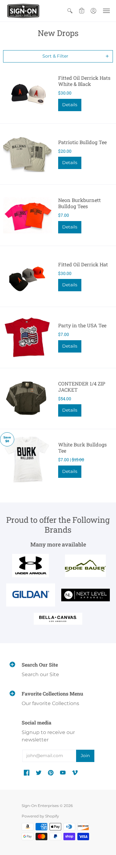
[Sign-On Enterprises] (23, 11)
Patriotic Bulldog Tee (82, 142)
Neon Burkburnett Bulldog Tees (79, 203)
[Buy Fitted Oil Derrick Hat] (27, 276)
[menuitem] (70, 11)
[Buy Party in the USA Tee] (27, 337)
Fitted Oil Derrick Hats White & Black (84, 81)
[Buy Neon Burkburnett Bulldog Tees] (27, 215)
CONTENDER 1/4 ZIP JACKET (81, 386)
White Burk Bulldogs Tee (82, 447)
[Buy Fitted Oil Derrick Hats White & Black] (27, 93)
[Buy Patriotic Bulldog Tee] (27, 154)
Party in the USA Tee (82, 325)
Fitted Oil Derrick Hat (83, 264)
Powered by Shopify (40, 816)
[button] (70, 11)
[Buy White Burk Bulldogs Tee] (27, 459)
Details (69, 104)
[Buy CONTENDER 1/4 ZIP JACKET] (27, 398)
